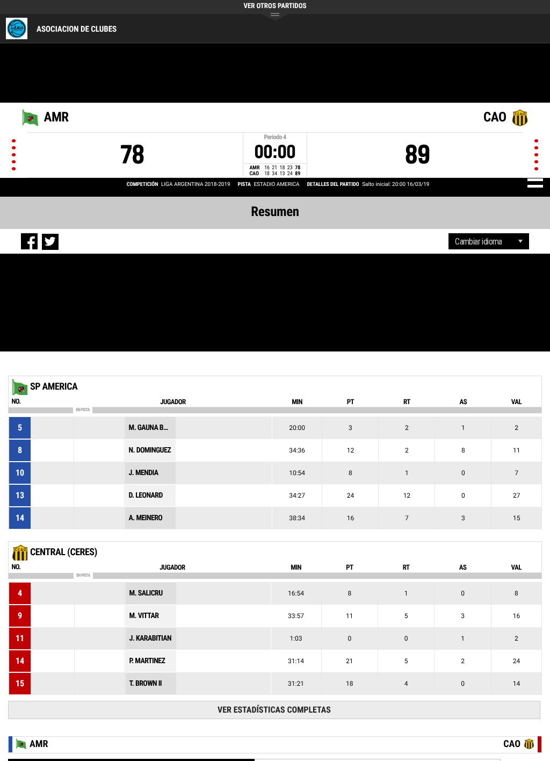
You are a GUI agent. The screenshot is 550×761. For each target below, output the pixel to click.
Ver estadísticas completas (274, 710)
